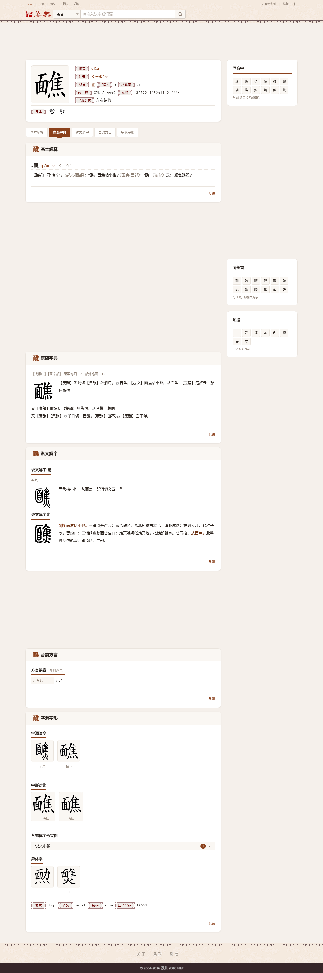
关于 (141, 953)
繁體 (286, 4)
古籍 (41, 4)
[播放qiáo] (102, 68)
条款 (158, 953)
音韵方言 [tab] (105, 132)
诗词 (53, 4)
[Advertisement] (161, 37)
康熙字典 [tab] (59, 132)
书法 (65, 4)
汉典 (29, 4)
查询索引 (270, 4)
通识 (77, 4)
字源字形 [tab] (127, 132)
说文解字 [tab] (82, 132)
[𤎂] (52, 111)
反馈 (212, 193)
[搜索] (180, 14)
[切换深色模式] (295, 4)
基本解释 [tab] (37, 132)
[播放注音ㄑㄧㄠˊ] (107, 76)
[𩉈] (62, 111)
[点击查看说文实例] (42, 751)
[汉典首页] (38, 14)
